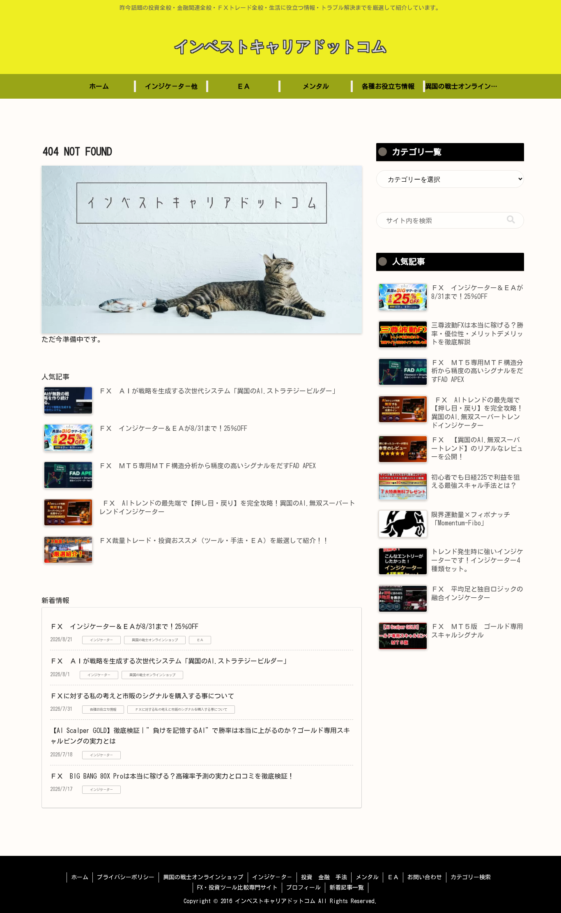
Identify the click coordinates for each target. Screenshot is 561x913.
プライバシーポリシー (125, 877)
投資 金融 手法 (324, 877)
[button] (511, 219)
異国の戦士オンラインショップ (203, 877)
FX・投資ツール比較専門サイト (237, 887)
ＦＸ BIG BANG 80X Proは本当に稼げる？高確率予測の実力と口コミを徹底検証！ (172, 776)
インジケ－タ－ (272, 877)
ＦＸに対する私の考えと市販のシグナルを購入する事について (142, 696)
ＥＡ (393, 877)
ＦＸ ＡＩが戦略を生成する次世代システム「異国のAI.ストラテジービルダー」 (170, 661)
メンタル (367, 877)
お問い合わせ (424, 877)
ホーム (79, 877)
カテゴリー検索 (471, 877)
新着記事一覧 (346, 887)
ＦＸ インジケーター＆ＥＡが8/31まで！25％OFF (124, 626)
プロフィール (303, 887)
